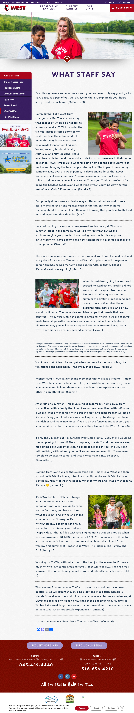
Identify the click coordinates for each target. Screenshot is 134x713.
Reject (96, 708)
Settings (111, 708)
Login (111, 2)
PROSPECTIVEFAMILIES (49, 7)
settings (22, 710)
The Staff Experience (13, 81)
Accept (82, 708)
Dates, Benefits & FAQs (14, 93)
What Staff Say (11, 111)
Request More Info (45, 645)
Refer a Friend (10, 105)
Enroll (126, 2)
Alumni (5, 2)
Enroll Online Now (89, 645)
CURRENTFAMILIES (72, 7)
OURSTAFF (90, 7)
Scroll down (67, 59)
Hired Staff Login (11, 117)
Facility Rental (20, 2)
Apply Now (9, 99)
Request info (123, 7)
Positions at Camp (12, 87)
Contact (59, 2)
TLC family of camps (41, 2)
